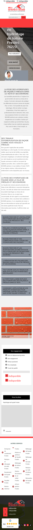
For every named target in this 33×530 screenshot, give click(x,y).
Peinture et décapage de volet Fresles (7, 464)
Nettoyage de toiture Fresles (18, 465)
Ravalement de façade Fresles (7, 475)
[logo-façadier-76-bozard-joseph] (16, 8)
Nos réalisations (14, 54)
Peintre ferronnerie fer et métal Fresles (18, 476)
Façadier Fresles (6, 482)
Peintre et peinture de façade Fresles (18, 456)
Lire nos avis (10, 526)
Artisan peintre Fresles (17, 487)
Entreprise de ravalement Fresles (7, 452)
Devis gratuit (13, 62)
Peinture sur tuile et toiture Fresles (28, 471)
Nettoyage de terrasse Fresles (28, 461)
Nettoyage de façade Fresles (28, 451)
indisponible (10, 1)
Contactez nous (14, 68)
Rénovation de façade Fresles (28, 481)
